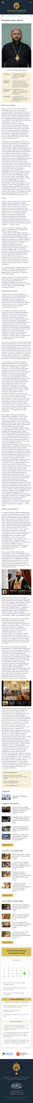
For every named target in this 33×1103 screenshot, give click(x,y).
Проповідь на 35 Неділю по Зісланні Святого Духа (16, 1015)
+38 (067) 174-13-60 (14, 781)
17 (4, 973)
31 (4, 979)
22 (24, 973)
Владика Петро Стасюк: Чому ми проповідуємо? (11, 1010)
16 (28, 971)
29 (24, 976)
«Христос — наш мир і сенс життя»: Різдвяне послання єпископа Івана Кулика (20, 916)
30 (28, 976)
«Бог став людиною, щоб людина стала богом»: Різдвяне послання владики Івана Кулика (21, 925)
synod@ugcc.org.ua (21, 1079)
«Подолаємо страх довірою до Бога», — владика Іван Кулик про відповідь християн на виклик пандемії (21, 865)
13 (16, 971)
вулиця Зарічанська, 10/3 (15, 775)
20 (16, 973)
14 (20, 971)
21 (20, 973)
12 (12, 971)
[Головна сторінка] (2, 15)
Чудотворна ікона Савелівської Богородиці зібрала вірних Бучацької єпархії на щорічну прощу (21, 819)
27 (16, 976)
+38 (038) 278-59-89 (12, 782)
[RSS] (16, 1074)
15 (24, 971)
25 (8, 976)
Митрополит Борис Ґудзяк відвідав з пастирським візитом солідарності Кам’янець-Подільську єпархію (21, 809)
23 (28, 973)
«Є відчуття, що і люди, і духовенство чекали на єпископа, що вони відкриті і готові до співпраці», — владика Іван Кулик (21, 887)
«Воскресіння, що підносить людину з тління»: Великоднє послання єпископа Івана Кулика (21, 907)
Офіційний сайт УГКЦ (16, 1090)
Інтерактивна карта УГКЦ (16, 1094)
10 (4, 971)
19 (12, 973)
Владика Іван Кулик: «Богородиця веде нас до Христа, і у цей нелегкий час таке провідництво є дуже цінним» (21, 875)
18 (8, 973)
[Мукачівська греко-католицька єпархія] (22, 1054)
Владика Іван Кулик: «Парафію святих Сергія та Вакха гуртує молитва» (21, 856)
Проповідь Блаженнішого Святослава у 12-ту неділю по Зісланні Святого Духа (16, 1006)
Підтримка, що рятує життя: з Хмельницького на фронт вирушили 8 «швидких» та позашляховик (20, 837)
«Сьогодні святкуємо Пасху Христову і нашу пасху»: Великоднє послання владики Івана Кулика (21, 934)
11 (8, 971)
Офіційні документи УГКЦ (16, 1092)
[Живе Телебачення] (7, 1054)
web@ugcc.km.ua (14, 785)
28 (20, 976)
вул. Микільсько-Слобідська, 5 (11, 1077)
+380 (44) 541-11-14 (11, 1079)
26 (12, 976)
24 (4, 976)
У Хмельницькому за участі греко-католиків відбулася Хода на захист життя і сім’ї (20, 828)
